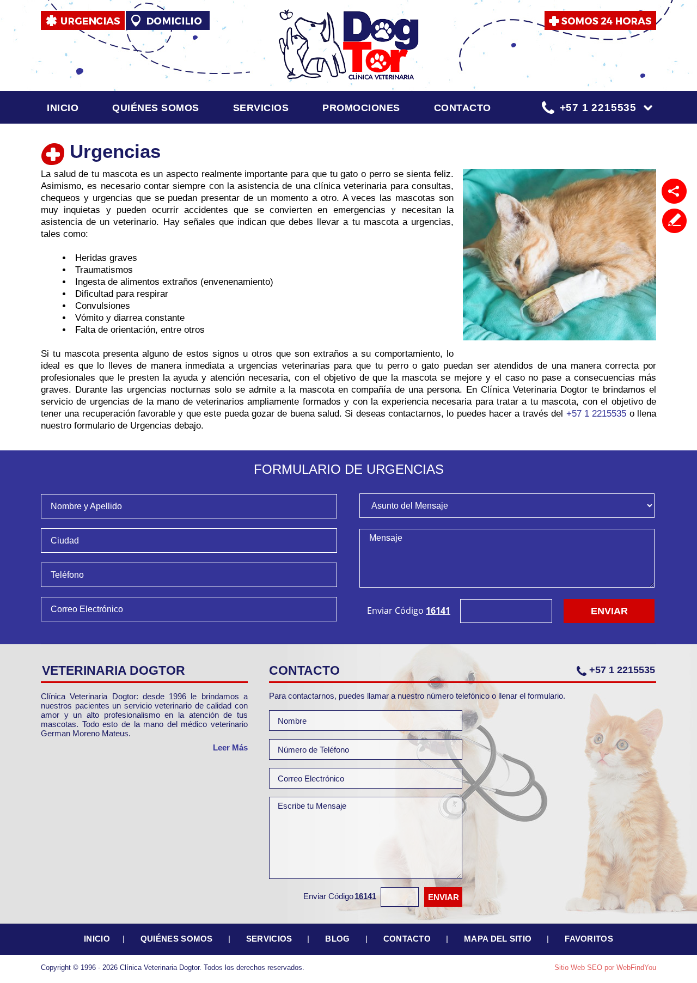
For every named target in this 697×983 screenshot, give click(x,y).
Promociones (361, 107)
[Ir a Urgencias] (83, 20)
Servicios (261, 107)
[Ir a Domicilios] (168, 20)
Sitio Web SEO (578, 967)
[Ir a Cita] (600, 20)
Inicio (62, 107)
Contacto (462, 107)
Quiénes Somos (155, 107)
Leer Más (230, 747)
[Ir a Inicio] (348, 44)
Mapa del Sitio (497, 938)
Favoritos (589, 938)
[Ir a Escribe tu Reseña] (674, 220)
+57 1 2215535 (598, 107)
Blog (337, 938)
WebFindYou (636, 967)
